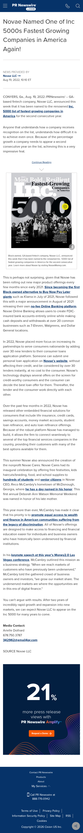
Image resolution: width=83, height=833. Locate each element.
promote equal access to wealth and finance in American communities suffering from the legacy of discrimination (41, 520)
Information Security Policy (28, 816)
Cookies (42, 821)
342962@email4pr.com (20, 640)
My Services (40, 786)
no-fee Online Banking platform (53, 306)
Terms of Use (29, 811)
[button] (41, 210)
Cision (48, 827)
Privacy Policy (51, 811)
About (41, 781)
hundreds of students (18, 479)
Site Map (55, 816)
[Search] (78, 6)
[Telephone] (67, 6)
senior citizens (50, 479)
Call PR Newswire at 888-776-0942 (42, 797)
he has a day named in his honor (48, 489)
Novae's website (55, 361)
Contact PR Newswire (41, 772)
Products (41, 777)
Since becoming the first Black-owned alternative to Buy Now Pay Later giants (41, 292)
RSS (68, 816)
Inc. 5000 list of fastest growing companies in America (38, 111)
